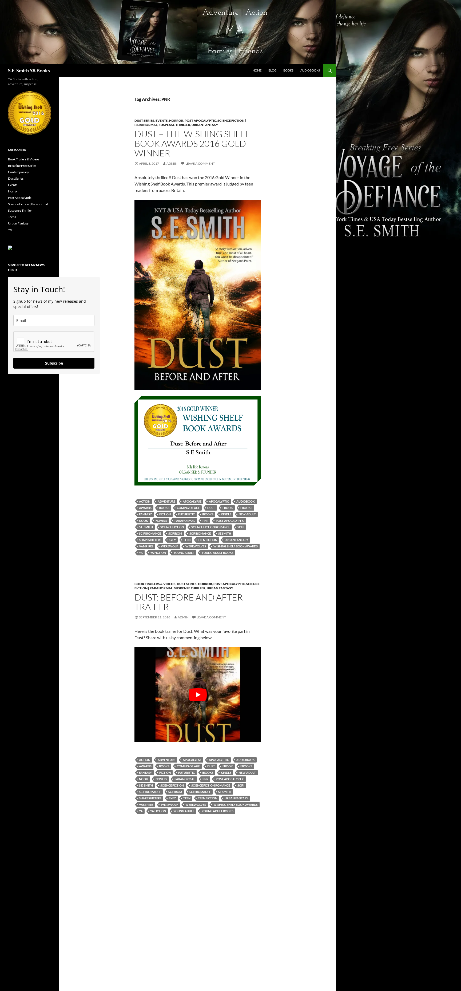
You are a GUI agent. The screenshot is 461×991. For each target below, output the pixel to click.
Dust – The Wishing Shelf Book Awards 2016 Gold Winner (192, 143)
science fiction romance (210, 527)
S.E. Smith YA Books (29, 70)
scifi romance (150, 533)
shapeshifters (150, 540)
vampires (146, 546)
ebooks (246, 508)
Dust (211, 508)
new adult (247, 514)
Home (257, 70)
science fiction (172, 527)
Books (288, 70)
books (164, 508)
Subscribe (54, 363)
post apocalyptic (230, 520)
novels (161, 520)
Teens (12, 217)
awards (145, 508)
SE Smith (224, 533)
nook (143, 520)
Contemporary (18, 172)
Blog (272, 70)
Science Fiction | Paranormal (28, 204)
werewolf (169, 546)
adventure (166, 501)
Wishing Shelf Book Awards (235, 546)
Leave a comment (200, 163)
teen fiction (207, 540)
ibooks (207, 514)
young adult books (217, 552)
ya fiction (158, 552)
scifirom (175, 533)
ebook (227, 508)
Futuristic (186, 514)
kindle (226, 514)
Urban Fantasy (205, 125)
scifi (240, 527)
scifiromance (200, 533)
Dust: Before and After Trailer (188, 602)
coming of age (188, 508)
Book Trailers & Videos (155, 584)
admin (171, 163)
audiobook (245, 501)
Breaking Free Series (22, 166)
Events (162, 121)
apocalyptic (219, 501)
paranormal (184, 520)
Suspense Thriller (174, 125)
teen (186, 540)
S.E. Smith (146, 527)
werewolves (195, 546)
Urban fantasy (236, 540)
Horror (176, 121)
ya (141, 552)
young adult (183, 552)
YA (10, 230)
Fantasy (145, 514)
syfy (172, 540)
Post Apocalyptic (200, 121)
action (144, 501)
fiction (165, 514)
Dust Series (144, 121)
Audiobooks (310, 70)
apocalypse (192, 501)
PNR (205, 520)
